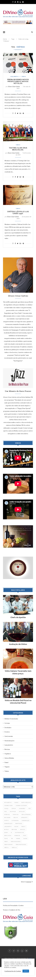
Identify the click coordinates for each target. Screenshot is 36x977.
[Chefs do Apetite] (18, 596)
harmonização (25, 820)
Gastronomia (8, 736)
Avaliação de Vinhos (18, 644)
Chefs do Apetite (18, 617)
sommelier (17, 835)
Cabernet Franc (8, 805)
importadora (18, 823)
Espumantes (24, 817)
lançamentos (8, 826)
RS (11, 832)
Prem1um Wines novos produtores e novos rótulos (18, 81)
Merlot (23, 826)
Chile (5, 811)
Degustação (13, 811)
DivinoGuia (7, 814)
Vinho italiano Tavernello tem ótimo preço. (18, 672)
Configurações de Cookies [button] (12, 971)
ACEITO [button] (26, 971)
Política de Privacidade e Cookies (13, 905)
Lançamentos (14, 76)
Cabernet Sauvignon (21, 805)
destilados (22, 811)
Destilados (7, 727)
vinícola (6, 847)
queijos (6, 832)
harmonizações (8, 823)
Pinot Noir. (14, 829)
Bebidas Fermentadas (11, 719)
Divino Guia (16, 814)
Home (5, 39)
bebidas (16, 802)
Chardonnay (22, 808)
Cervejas (7, 723)
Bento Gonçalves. (26, 802)
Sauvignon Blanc (19, 832)
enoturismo (7, 817)
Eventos (7, 732)
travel (6, 838)
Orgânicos (7, 754)
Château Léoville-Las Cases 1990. (18, 212)
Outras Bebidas (9, 758)
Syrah (24, 835)
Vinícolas (14, 847)
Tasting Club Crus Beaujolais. (18, 149)
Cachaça (6, 808)
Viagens (7, 767)
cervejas (13, 808)
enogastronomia (26, 814)
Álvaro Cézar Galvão (14, 86)
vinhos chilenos (8, 844)
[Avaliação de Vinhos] (18, 623)
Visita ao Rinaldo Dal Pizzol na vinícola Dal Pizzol (18, 701)
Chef (29, 808)
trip (12, 838)
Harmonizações (9, 741)
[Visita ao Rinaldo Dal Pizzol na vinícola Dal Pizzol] (18, 679)
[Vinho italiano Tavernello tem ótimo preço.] (18, 650)
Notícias (7, 749)
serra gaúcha (7, 835)
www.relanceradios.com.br (12, 422)
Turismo (18, 838)
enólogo (15, 817)
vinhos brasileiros (15, 841)
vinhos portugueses (21, 844)
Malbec (16, 826)
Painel (6, 762)
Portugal (22, 829)
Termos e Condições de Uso (11, 910)
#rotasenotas (8, 802)
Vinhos (23, 76)
